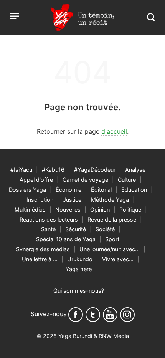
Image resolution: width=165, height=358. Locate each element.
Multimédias (30, 209)
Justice (72, 199)
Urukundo (79, 259)
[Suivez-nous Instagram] (127, 314)
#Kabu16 (53, 169)
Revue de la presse (111, 219)
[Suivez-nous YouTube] (110, 314)
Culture (127, 179)
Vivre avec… (118, 259)
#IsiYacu (21, 169)
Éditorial (101, 189)
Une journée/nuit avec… (109, 249)
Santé (48, 229)
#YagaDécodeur (95, 169)
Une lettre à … (40, 259)
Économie (68, 189)
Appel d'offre (36, 179)
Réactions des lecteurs (49, 219)
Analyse (135, 169)
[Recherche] (150, 17)
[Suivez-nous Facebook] (75, 314)
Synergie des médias (43, 249)
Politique (130, 209)
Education (134, 189)
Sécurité (75, 229)
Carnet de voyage (85, 179)
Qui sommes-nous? (78, 290)
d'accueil (114, 131)
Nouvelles (68, 209)
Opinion (100, 209)
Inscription (39, 199)
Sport (112, 239)
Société (105, 229)
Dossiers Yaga (27, 189)
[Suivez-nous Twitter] (93, 314)
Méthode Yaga (110, 199)
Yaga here (79, 269)
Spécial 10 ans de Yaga (66, 239)
